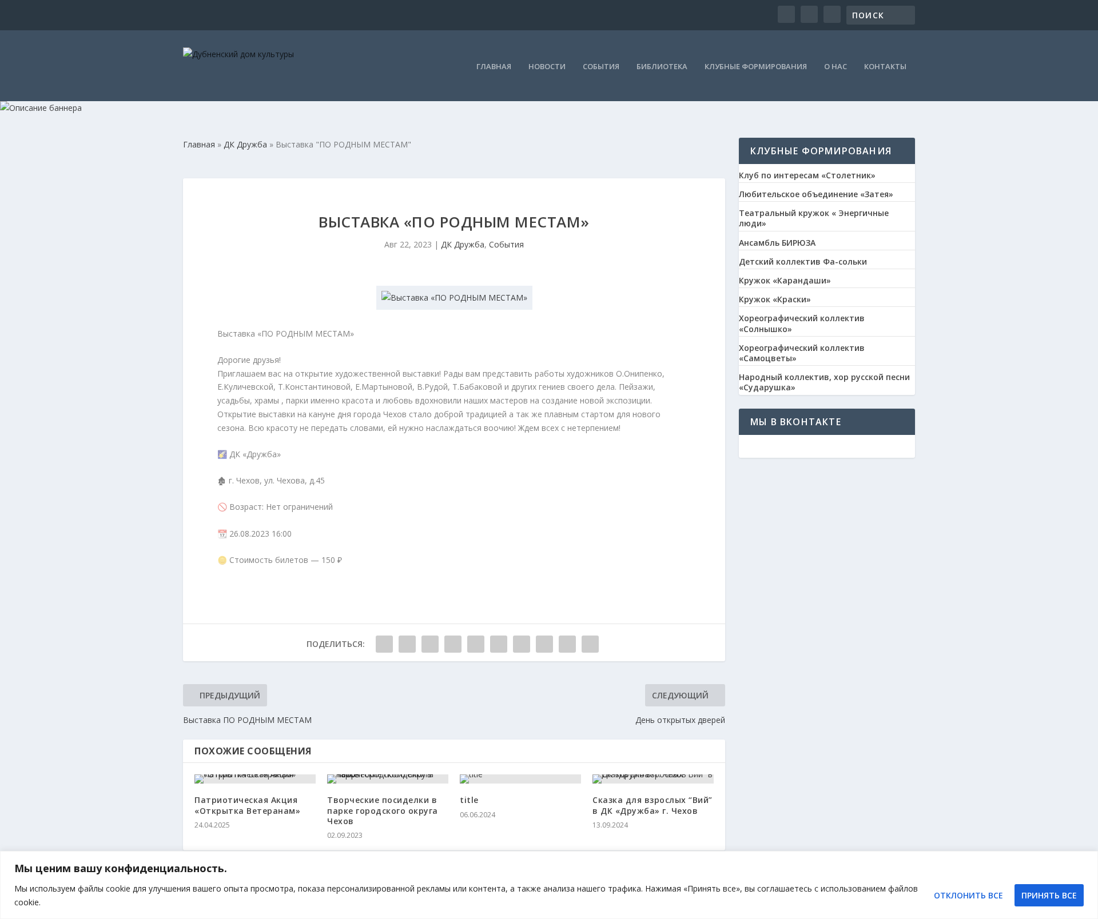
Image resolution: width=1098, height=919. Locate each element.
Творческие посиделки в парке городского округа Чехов (382, 810)
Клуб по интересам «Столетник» (807, 175)
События (601, 67)
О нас (835, 67)
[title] (520, 779)
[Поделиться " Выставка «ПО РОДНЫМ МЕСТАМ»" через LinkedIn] (498, 644)
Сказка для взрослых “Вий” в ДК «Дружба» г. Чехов (652, 805)
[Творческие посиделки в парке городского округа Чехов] (387, 779)
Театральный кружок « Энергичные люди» (814, 218)
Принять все (1049, 895)
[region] (549, 885)
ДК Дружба (462, 244)
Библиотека (661, 67)
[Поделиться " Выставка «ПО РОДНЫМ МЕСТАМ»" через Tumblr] (452, 644)
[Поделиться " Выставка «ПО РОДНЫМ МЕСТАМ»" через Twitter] (407, 644)
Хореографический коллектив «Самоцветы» (802, 353)
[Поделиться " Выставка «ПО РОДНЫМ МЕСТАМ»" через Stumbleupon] (544, 644)
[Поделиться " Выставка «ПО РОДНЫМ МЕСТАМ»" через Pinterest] (475, 644)
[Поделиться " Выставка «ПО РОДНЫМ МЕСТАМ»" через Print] (590, 644)
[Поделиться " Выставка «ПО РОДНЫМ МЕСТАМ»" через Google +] (430, 644)
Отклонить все (968, 895)
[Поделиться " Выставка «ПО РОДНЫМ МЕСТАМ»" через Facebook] (384, 644)
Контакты (885, 67)
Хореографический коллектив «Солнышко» (802, 323)
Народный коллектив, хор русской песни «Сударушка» (824, 382)
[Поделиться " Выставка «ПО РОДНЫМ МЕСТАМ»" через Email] (567, 644)
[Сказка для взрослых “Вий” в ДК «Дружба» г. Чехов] (653, 779)
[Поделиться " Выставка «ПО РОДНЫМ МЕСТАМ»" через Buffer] (521, 644)
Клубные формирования (756, 67)
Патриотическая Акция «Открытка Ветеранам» (247, 805)
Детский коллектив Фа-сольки (803, 262)
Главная (493, 67)
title (469, 799)
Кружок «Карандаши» (785, 280)
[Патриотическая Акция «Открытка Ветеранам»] (255, 779)
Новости (547, 67)
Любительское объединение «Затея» (816, 194)
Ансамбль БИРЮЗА (777, 243)
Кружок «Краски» (775, 299)
